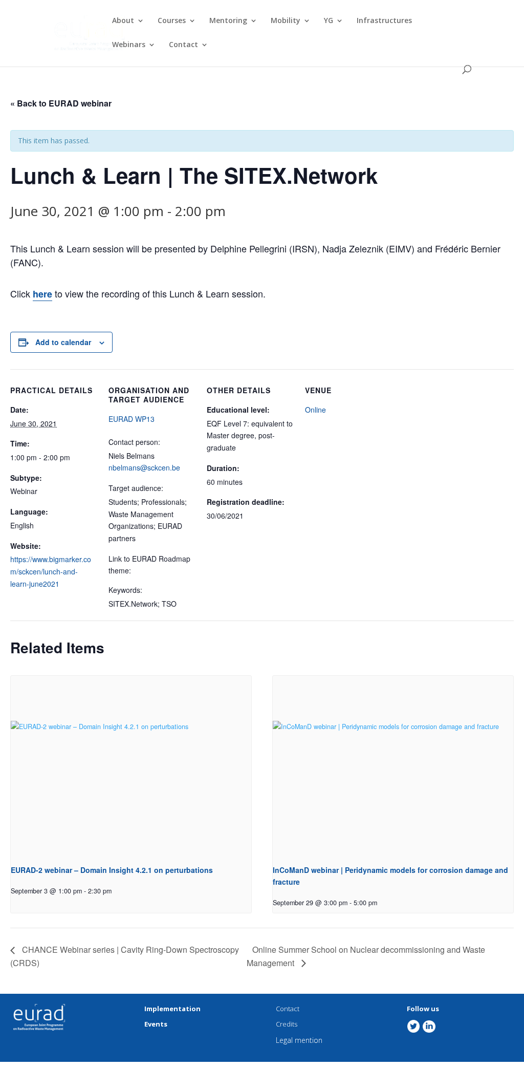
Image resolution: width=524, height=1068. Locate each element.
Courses (172, 21)
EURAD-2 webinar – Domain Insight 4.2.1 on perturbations (112, 870)
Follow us (423, 1008)
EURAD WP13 (131, 419)
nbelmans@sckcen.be (144, 467)
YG (328, 21)
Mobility (285, 21)
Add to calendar (63, 342)
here (42, 294)
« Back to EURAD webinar (61, 103)
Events (155, 1024)
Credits (286, 1024)
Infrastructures (384, 21)
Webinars (128, 45)
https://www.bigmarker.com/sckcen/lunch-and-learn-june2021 (50, 571)
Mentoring (228, 21)
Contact (183, 45)
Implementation (172, 1008)
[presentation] (131, 766)
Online (315, 409)
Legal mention (299, 1040)
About (123, 21)
